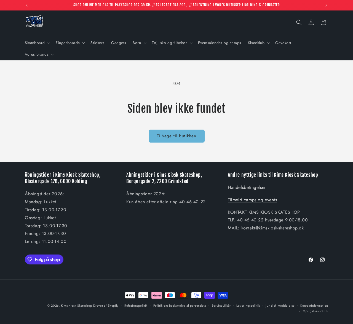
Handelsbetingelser (247, 187)
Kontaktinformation (314, 305)
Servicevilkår (221, 305)
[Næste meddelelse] (326, 5)
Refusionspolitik (136, 305)
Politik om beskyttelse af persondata (179, 305)
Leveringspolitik (248, 305)
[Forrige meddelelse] (27, 5)
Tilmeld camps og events (252, 200)
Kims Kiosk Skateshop (76, 305)
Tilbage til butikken (176, 136)
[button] (37, 43)
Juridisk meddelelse (280, 305)
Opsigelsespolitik (315, 311)
